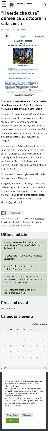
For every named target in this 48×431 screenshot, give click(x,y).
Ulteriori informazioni (14, 405)
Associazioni (6, 222)
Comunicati (28, 222)
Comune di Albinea (24, 3)
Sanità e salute (23, 225)
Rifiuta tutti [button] (27, 415)
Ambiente (39, 218)
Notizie (12, 225)
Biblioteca (17, 222)
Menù (4, 6)
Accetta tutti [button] (12, 420)
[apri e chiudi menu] (4, 3)
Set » (44, 368)
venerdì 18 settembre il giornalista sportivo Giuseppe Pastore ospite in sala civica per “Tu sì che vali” (23, 279)
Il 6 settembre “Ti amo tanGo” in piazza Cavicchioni (22, 257)
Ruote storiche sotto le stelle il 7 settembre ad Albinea (19, 291)
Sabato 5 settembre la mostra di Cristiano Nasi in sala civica (19, 267)
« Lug (3, 368)
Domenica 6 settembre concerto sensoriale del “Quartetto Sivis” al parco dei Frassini (23, 245)
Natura (4, 225)
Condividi (14, 213)
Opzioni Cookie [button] (12, 415)
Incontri (38, 222)
